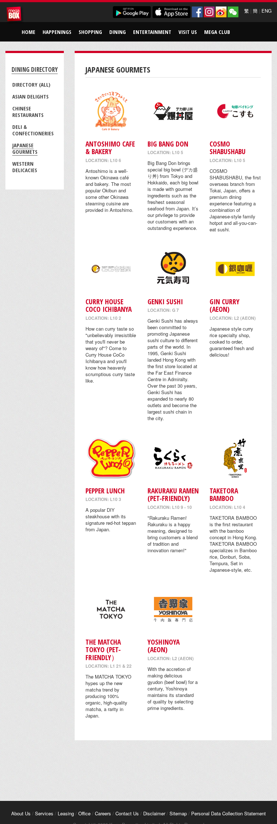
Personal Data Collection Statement (228, 813)
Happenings (57, 31)
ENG (266, 10)
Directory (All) (31, 84)
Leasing (66, 813)
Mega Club (217, 31)
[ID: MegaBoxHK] (233, 11)
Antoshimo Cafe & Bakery (110, 147)
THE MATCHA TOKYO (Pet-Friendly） (103, 649)
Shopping (90, 31)
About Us (21, 813)
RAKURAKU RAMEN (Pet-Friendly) (173, 494)
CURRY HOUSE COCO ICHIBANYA (108, 305)
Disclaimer (154, 813)
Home (28, 31)
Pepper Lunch (105, 491)
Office (84, 813)
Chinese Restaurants (28, 111)
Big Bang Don (168, 144)
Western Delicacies (24, 167)
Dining (117, 31)
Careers (103, 813)
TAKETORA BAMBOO (224, 494)
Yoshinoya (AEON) (164, 645)
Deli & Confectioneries (33, 130)
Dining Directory (35, 69)
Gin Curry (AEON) (224, 305)
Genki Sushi (165, 301)
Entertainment (152, 31)
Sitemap (178, 813)
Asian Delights (30, 96)
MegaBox (15, 15)
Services (44, 813)
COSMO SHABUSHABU (228, 147)
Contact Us (127, 813)
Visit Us (188, 31)
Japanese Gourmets (25, 148)
